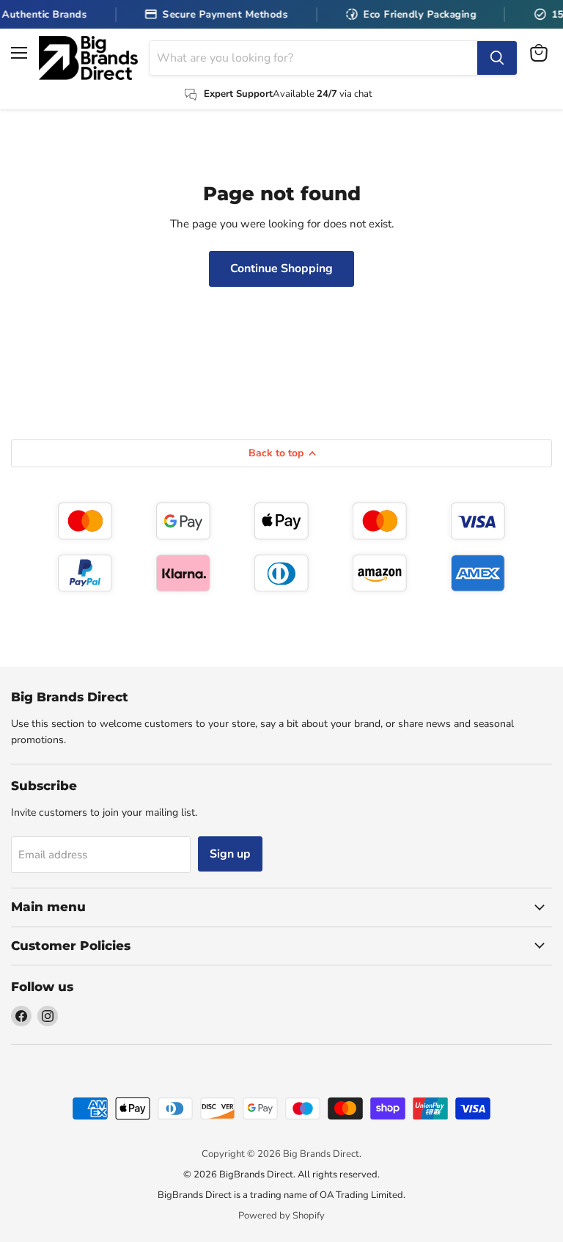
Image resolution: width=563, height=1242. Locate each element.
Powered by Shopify (281, 1215)
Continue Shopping (281, 268)
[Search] (497, 58)
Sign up (230, 854)
